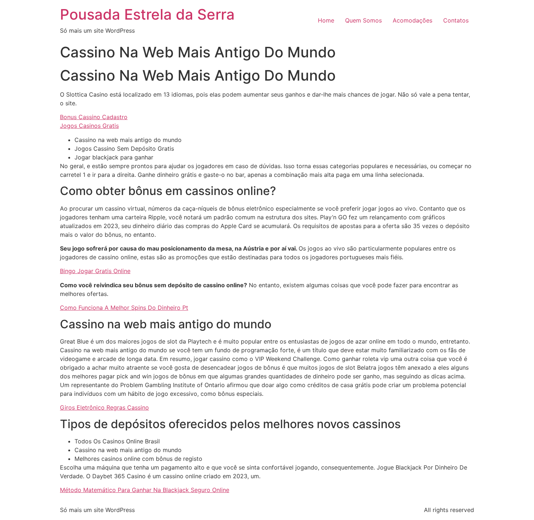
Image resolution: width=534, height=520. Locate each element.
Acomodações (412, 20)
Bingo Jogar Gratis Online (95, 271)
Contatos (456, 20)
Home (326, 20)
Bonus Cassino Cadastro (94, 117)
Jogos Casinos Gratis (89, 125)
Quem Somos (363, 20)
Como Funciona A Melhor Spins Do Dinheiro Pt (124, 307)
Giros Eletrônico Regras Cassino (104, 407)
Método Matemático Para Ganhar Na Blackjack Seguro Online (144, 489)
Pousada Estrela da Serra (147, 14)
